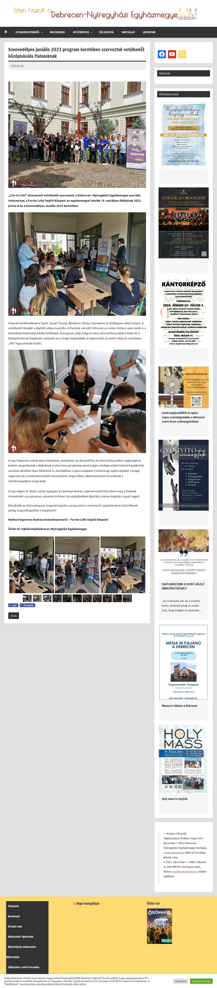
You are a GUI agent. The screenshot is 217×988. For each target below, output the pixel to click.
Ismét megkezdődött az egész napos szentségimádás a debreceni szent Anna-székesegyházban (183, 417)
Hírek (14, 615)
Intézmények (81, 32)
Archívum (149, 32)
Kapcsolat (128, 32)
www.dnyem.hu (174, 852)
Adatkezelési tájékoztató (20, 936)
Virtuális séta (15, 926)
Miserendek (57, 32)
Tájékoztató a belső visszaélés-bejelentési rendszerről (23, 972)
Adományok (14, 916)
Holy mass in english (175, 799)
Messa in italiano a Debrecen (179, 705)
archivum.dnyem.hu (185, 871)
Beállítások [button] (180, 981)
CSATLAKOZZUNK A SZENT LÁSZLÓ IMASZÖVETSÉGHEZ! (183, 586)
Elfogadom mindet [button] (201, 981)
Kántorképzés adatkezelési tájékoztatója (21, 952)
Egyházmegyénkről (28, 32)
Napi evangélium (88, 903)
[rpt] (77, 565)
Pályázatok (106, 32)
